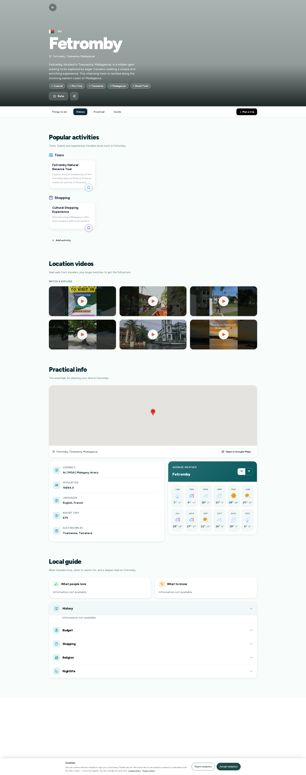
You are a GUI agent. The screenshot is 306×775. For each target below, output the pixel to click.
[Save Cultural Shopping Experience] (88, 228)
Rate (61, 96)
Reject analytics (203, 766)
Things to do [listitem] (59, 111)
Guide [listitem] (117, 111)
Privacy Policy (148, 770)
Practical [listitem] (99, 111)
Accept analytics (229, 766)
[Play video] (82, 301)
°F (249, 471)
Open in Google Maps (238, 451)
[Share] (74, 96)
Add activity (63, 240)
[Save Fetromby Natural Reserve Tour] (88, 187)
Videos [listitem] (80, 111)
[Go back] (53, 7)
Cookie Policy (134, 770)
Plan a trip (248, 111)
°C (241, 471)
